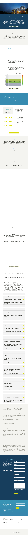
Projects (18, 522)
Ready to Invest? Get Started (13, 26)
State (15, 473)
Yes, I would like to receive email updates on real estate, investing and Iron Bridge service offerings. (19, 490)
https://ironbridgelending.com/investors (10, 411)
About (22, 518)
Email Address (16, 467)
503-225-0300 (12, 518)
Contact (22, 519)
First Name (16, 461)
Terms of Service (19, 495)
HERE (23, 411)
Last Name (16, 464)
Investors (18, 519)
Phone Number (16, 470)
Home (18, 518)
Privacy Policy (15, 495)
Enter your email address (20, 504)
